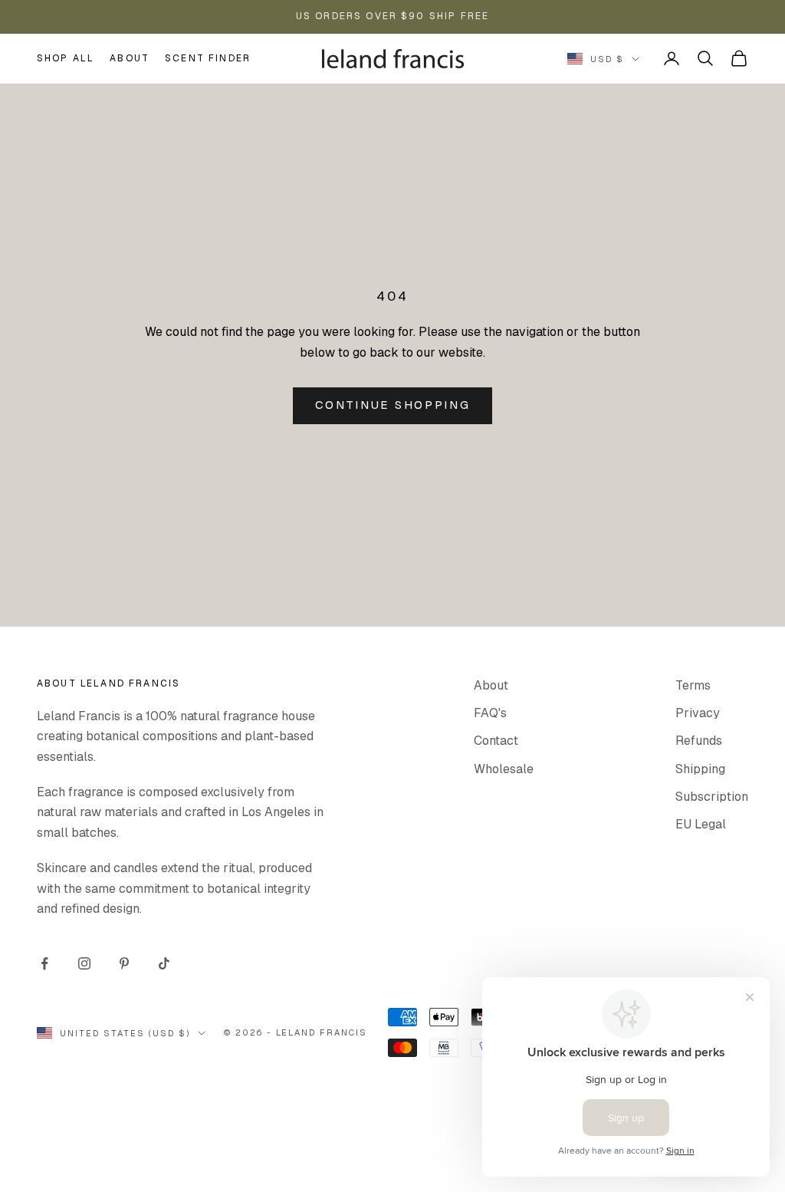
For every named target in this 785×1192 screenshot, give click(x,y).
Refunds (698, 741)
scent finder (208, 58)
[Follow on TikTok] (164, 963)
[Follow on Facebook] (44, 963)
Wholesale (504, 769)
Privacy (697, 713)
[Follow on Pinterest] (124, 963)
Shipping (700, 769)
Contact (496, 741)
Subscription (711, 797)
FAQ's (490, 713)
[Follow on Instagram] (84, 963)
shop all (65, 58)
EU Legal (700, 824)
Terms (693, 685)
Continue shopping (393, 404)
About (129, 58)
